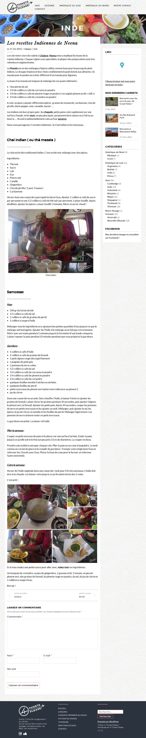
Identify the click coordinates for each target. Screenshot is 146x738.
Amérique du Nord (97, 5)
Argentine (112, 166)
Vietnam (111, 206)
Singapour (112, 200)
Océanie (50, 5)
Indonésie (112, 190)
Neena (52, 55)
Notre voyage (122, 5)
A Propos (62, 712)
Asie (37, 5)
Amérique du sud (114, 163)
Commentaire (15, 617)
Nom (10, 655)
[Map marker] (122, 65)
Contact (40, 9)
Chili (109, 172)
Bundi (82, 596)
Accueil (62, 708)
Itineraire (63, 722)
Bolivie (110, 169)
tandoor (62, 119)
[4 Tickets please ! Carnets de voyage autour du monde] (20, 7)
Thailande (112, 203)
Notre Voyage (112, 210)
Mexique (111, 155)
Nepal (110, 196)
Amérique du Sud (70, 5)
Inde (35, 49)
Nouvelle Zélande (116, 220)
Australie (112, 217)
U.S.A (110, 158)
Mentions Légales (67, 725)
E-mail (47, 655)
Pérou (110, 176)
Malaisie (111, 193)
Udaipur (44, 55)
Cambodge (112, 183)
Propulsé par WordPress (108, 722)
